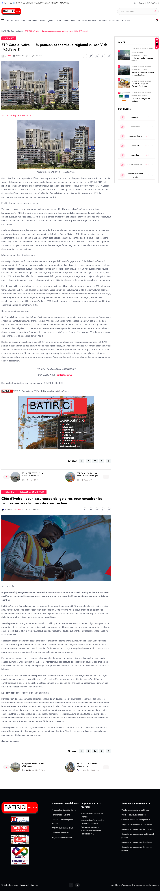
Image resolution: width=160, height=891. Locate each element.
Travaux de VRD (87, 834)
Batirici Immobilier (29, 20)
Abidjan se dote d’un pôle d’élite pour (33, 764)
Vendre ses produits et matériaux (135, 810)
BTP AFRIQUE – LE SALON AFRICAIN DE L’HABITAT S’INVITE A (40, 3)
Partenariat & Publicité (61, 815)
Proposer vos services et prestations (136, 824)
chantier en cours (147, 49)
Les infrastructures (139, 55)
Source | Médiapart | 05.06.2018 (16, 115)
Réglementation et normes (62, 837)
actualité (135, 49)
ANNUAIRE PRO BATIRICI (62, 828)
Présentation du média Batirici (64, 810)
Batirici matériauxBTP (87, 20)
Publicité (126, 20)
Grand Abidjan (137, 52)
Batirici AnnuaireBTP (66, 20)
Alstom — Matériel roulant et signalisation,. (143, 73)
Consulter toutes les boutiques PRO (136, 820)
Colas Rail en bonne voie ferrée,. (142, 59)
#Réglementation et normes (31, 492)
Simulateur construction (109, 20)
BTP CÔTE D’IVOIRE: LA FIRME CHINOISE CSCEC (32, 474)
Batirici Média (13, 20)
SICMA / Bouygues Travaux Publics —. (140, 85)
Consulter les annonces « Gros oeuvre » (137, 829)
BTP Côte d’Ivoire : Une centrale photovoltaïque (87, 474)
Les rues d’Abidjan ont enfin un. (141, 99)
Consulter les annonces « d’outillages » (137, 842)
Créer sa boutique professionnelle (135, 815)
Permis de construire (60, 833)
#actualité (8, 38)
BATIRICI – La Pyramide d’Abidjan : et (87, 764)
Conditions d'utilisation (121, 885)
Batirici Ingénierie (47, 20)
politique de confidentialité (146, 885)
